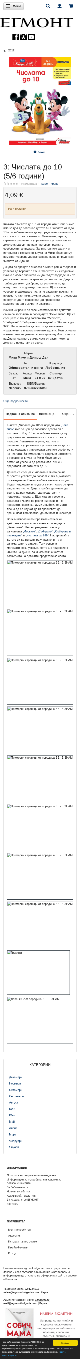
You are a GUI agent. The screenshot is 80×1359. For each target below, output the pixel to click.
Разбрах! (65, 1342)
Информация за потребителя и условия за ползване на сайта (34, 1181)
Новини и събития (18, 1191)
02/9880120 (42, 1299)
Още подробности (15, 401)
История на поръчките (22, 1241)
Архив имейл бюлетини (21, 1195)
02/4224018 (32, 1288)
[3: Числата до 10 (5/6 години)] (40, 101)
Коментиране (49, 183)
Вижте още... (48, 413)
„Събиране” (45, 531)
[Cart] (71, 6)
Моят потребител (19, 1229)
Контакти (12, 1203)
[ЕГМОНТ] (36, 21)
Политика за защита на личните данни (31, 1175)
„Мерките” (29, 531)
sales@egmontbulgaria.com (21, 1292)
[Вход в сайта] (59, 6)
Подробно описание (20, 413)
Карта (44, 1292)
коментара (29, 183)
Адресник (14, 1235)
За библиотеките (17, 1187)
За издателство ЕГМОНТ (22, 1199)
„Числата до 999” (37, 535)
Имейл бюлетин (18, 1247)
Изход (12, 1253)
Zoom (42, 152)
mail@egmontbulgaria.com (20, 1303)
